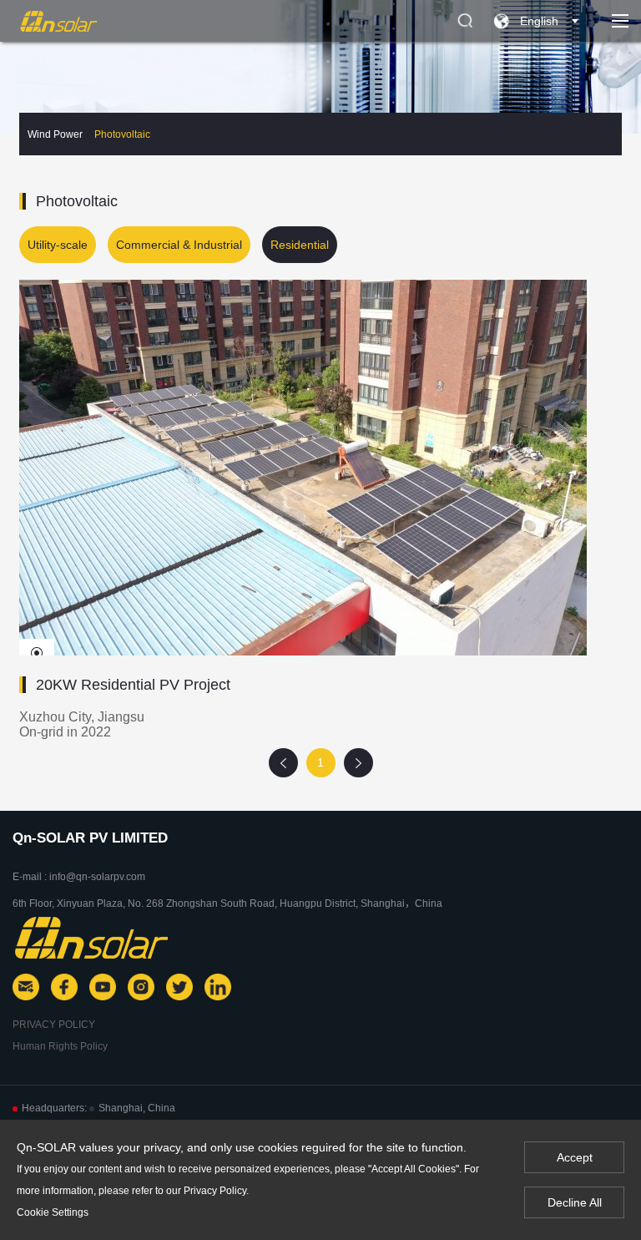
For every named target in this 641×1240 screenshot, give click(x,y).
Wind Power (55, 134)
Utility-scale (58, 244)
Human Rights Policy (60, 1046)
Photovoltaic (122, 134)
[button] (37, 653)
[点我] (620, 20)
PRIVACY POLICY (54, 1024)
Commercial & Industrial (179, 244)
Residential (299, 244)
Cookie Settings (52, 1212)
